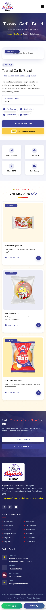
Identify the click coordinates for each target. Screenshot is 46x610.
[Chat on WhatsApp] (11, 606)
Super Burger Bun (13, 246)
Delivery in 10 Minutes (26, 131)
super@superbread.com (18, 584)
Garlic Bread (30, 521)
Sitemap (8, 598)
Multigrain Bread (10, 533)
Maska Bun (30, 533)
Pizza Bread (30, 529)
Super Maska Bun (13, 380)
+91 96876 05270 (15, 576)
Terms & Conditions (34, 598)
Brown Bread (8, 525)
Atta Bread (8, 529)
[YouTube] (16, 507)
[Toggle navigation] (42, 6)
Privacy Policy (19, 598)
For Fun (17, 34)
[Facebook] (4, 507)
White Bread (8, 521)
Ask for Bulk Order (25, 123)
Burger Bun (8, 538)
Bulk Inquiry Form (21, 446)
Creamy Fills (30, 542)
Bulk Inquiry (13, 258)
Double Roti (30, 538)
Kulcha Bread (31, 525)
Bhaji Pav (7, 542)
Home (9, 34)
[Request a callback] (34, 606)
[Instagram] (10, 507)
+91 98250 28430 (15, 569)
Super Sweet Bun (13, 313)
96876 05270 (25, 440)
